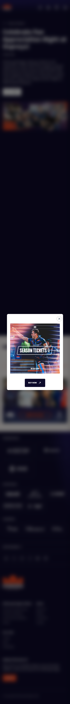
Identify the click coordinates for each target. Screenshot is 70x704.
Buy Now (32, 382)
